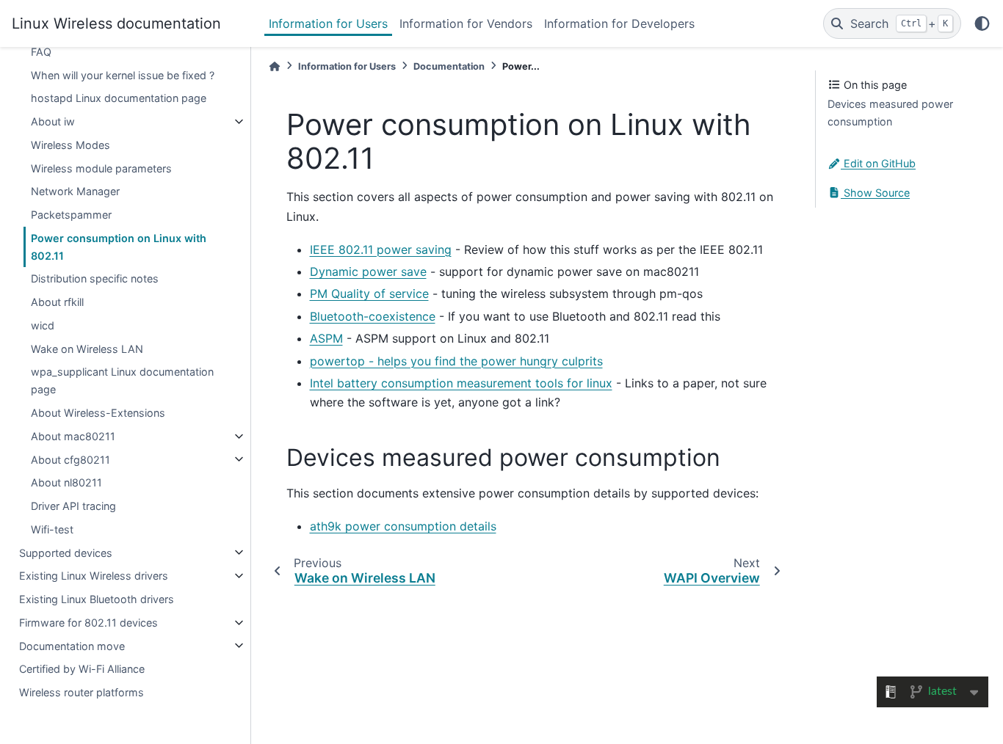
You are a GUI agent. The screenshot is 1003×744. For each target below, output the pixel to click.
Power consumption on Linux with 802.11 (118, 247)
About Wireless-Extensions (98, 412)
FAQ (41, 51)
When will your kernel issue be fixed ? (122, 74)
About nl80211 (66, 482)
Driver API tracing (73, 506)
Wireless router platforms (81, 692)
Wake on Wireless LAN (87, 349)
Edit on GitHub (878, 163)
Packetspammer (71, 214)
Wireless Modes (70, 145)
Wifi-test (52, 529)
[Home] (274, 66)
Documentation (449, 66)
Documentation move (72, 645)
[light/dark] (982, 23)
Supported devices (65, 552)
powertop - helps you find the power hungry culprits (456, 361)
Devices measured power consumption (890, 113)
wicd (42, 325)
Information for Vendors (465, 23)
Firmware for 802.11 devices (88, 622)
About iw (53, 121)
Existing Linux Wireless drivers (93, 575)
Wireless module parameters (101, 167)
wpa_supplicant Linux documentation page (122, 380)
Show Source (875, 192)
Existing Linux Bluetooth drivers (96, 599)
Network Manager (75, 191)
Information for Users (328, 23)
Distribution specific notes (95, 278)
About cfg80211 (70, 459)
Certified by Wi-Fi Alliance (82, 669)
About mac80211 (73, 436)
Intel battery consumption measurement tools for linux (461, 383)
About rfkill (57, 302)
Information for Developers (619, 23)
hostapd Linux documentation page (118, 98)
